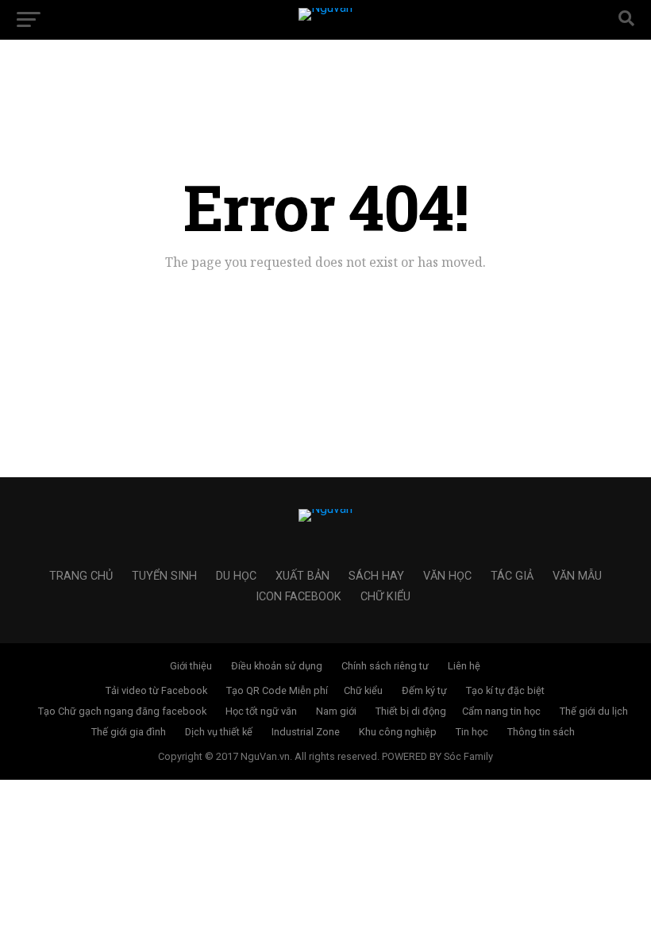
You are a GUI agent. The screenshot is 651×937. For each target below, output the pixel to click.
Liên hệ (464, 666)
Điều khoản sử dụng (276, 666)
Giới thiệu (191, 666)
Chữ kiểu (385, 596)
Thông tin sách (541, 732)
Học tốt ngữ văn (261, 711)
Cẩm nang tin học (501, 711)
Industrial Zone (306, 732)
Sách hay (376, 576)
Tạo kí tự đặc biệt (505, 690)
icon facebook (298, 596)
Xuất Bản (302, 576)
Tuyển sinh (164, 576)
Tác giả (512, 576)
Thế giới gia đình (128, 732)
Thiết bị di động (411, 711)
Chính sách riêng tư (385, 666)
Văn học (447, 576)
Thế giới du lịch (594, 711)
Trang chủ (81, 576)
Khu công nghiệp (398, 732)
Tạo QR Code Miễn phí (277, 690)
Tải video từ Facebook (156, 690)
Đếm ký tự (424, 690)
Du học (236, 576)
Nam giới (336, 711)
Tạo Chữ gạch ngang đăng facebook (122, 711)
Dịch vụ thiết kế (218, 732)
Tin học (472, 732)
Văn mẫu (577, 576)
